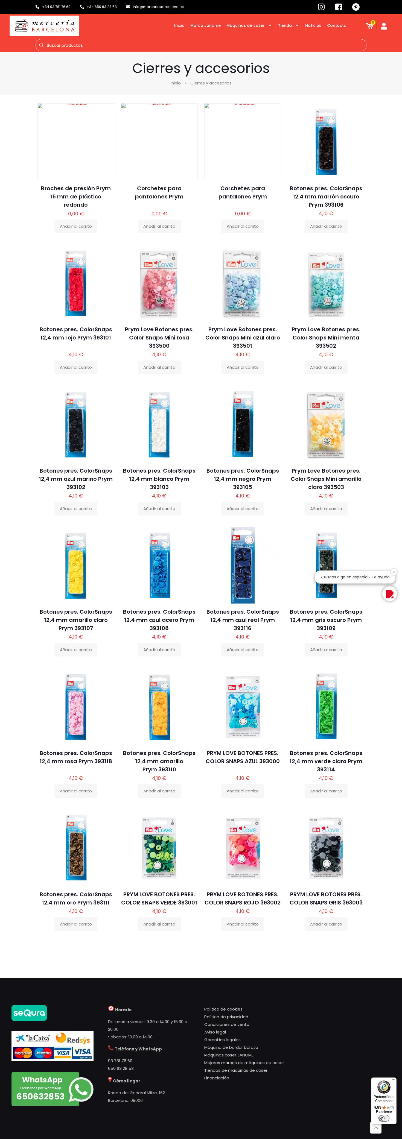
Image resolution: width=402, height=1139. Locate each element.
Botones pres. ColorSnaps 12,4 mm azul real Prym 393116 (242, 620)
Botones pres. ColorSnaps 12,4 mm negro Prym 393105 (242, 479)
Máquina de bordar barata (231, 1047)
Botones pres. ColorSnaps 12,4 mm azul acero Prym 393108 (159, 620)
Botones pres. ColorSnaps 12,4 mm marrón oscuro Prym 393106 (326, 197)
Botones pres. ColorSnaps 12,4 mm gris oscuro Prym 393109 (326, 620)
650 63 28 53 (121, 1068)
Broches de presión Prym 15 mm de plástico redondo (76, 197)
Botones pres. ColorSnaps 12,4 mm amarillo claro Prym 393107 (76, 620)
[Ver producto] (107, 123)
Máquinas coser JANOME (229, 1055)
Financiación (216, 1078)
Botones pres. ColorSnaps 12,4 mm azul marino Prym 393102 (76, 479)
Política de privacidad (226, 1017)
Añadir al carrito (76, 226)
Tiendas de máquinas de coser (235, 1070)
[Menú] (393, 1080)
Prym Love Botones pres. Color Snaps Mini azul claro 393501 (242, 338)
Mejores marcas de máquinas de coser (244, 1062)
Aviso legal (215, 1032)
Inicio (176, 83)
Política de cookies (223, 1009)
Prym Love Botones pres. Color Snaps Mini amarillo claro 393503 (326, 479)
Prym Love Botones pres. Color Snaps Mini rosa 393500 (159, 338)
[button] (390, 594)
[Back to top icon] (375, 1128)
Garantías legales (222, 1040)
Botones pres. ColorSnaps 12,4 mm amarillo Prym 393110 (159, 761)
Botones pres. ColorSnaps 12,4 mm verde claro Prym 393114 (326, 761)
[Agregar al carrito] (107, 111)
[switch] (383, 1118)
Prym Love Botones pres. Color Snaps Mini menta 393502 (326, 338)
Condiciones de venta (226, 1024)
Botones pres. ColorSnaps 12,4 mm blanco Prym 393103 (159, 479)
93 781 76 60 (120, 1061)
